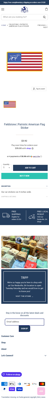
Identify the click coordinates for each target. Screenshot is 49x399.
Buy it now (24, 176)
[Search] (44, 17)
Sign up (24, 328)
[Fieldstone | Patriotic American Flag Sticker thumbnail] (9, 104)
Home (3, 25)
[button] (24, 156)
